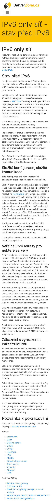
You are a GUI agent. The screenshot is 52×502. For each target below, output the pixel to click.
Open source (13, 464)
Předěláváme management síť (21, 498)
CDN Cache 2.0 (14, 486)
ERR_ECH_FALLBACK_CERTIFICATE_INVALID (28, 495)
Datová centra (14, 442)
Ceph (9, 439)
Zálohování (12, 436)
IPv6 (9, 455)
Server (26, 5)
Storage (11, 470)
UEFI (9, 473)
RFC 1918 (16, 101)
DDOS (10, 446)
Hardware (11, 452)
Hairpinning (18, 194)
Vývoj (9, 449)
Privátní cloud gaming (17, 483)
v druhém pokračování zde (23, 426)
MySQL (10, 458)
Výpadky (11, 467)
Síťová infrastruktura (17, 461)
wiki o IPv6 (7, 70)
